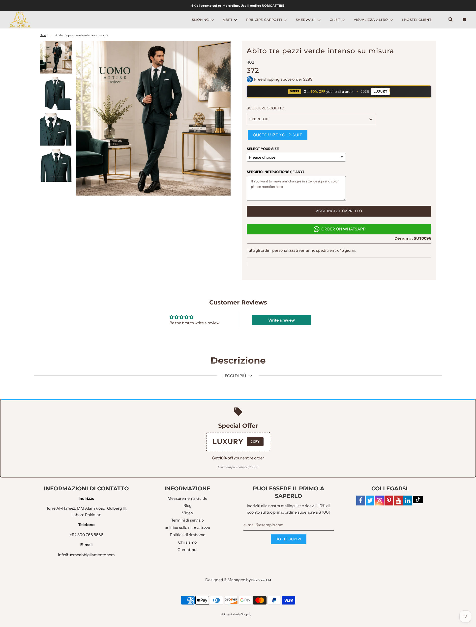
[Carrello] (464, 19)
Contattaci (187, 549)
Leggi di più (235, 375)
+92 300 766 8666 (86, 534)
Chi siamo (187, 542)
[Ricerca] (450, 19)
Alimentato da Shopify (236, 614)
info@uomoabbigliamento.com (86, 554)
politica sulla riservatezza (187, 527)
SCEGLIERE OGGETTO (265, 108)
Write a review (281, 320)
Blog (187, 505)
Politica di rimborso (187, 534)
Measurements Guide (187, 498)
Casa (43, 35)
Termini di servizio (187, 520)
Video (187, 512)
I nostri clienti (417, 20)
